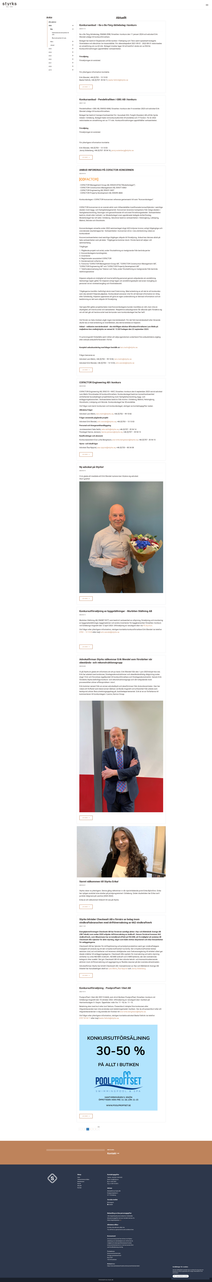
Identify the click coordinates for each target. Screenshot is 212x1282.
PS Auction (147, 626)
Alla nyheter (52, 22)
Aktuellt (79, 1185)
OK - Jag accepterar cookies (180, 1276)
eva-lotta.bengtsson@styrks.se (125, 440)
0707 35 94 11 (85, 1018)
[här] (198, 1271)
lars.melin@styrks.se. (129, 347)
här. (120, 1220)
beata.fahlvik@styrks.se (118, 80)
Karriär (79, 1183)
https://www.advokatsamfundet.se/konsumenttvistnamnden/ (123, 1266)
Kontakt (79, 1187)
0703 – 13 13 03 (85, 632)
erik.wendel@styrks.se (125, 363)
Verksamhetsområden (83, 1179)
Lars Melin (112, 969)
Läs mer (85, 86)
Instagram (111, 1202)
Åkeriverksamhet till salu (59, 38)
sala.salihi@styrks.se (110, 429)
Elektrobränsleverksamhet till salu (60, 33)
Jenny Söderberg (139, 969)
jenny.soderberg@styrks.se (122, 150)
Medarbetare (80, 1181)
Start (78, 1177)
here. (132, 1229)
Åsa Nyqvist (123, 969)
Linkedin (110, 1204)
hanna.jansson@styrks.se (112, 432)
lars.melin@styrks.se (123, 359)
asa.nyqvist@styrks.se (106, 448)
